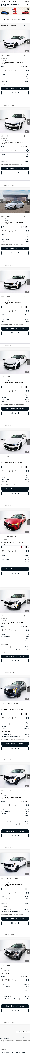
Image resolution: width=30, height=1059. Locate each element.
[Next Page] (19, 1032)
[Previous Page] (17, 1032)
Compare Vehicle (9, 105)
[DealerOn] (5, 1049)
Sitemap (16, 1051)
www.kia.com (4, 1054)
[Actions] (27, 56)
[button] (2, 1)
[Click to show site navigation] (27, 4)
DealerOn (12, 1051)
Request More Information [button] (15, 88)
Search (23, 19)
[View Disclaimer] (15, 70)
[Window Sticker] (27, 70)
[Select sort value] (27, 25)
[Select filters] (25, 25)
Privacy (19, 1051)
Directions (7, 1)
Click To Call (15, 93)
